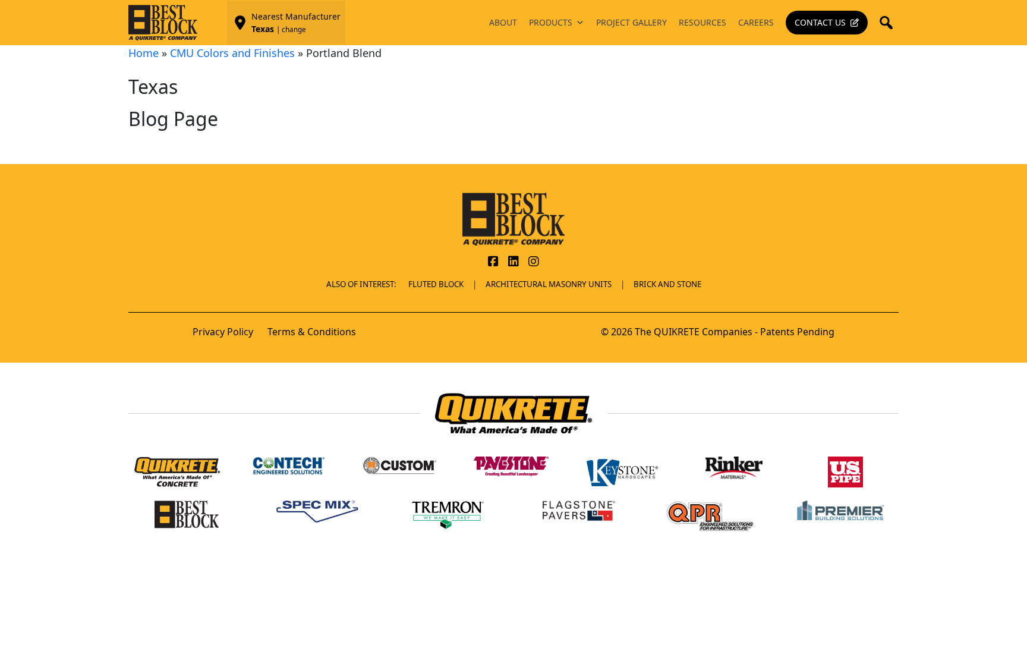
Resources (702, 22)
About (503, 22)
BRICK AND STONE (667, 284)
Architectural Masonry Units (549, 284)
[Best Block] (513, 218)
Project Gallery (631, 22)
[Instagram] (533, 262)
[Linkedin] (513, 262)
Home (143, 53)
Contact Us (820, 22)
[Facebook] (493, 262)
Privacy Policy (223, 331)
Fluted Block (436, 284)
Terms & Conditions (311, 331)
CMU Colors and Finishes (232, 53)
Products (550, 22)
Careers (756, 22)
